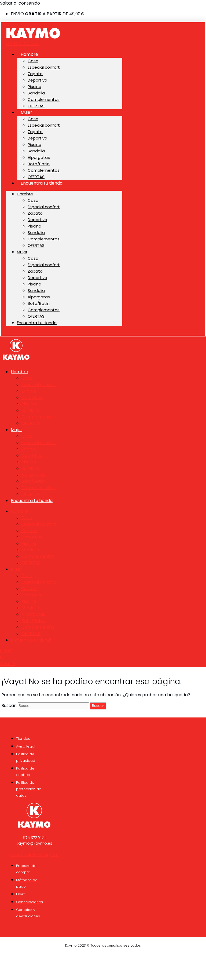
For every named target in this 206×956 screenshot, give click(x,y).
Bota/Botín (39, 164)
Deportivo (37, 80)
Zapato (35, 73)
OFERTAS (36, 106)
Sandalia (36, 93)
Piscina (34, 86)
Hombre (29, 54)
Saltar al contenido (20, 3)
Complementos (44, 99)
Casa (33, 61)
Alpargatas (39, 157)
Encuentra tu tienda (41, 183)
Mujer (26, 112)
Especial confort (44, 67)
